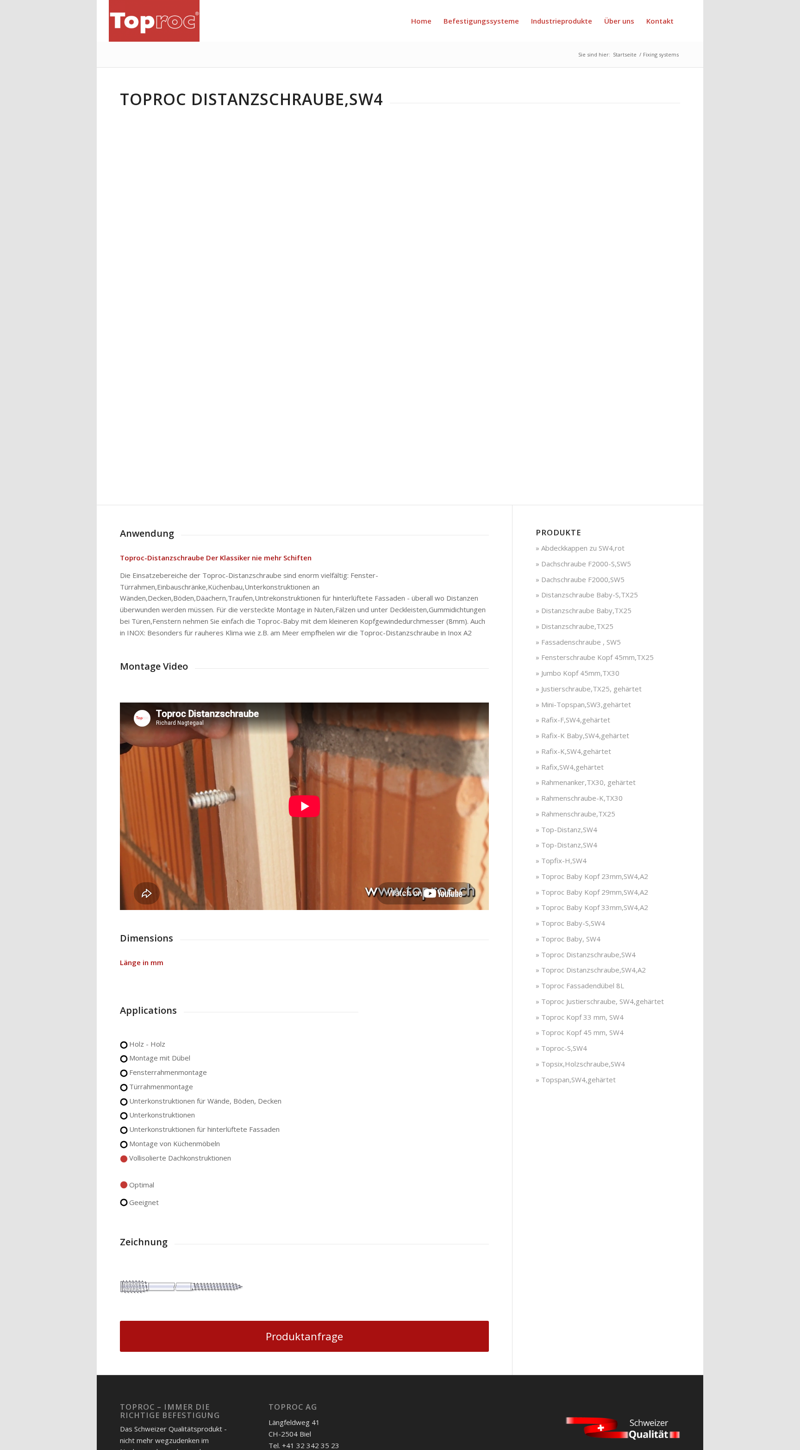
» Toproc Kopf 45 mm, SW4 (580, 1032)
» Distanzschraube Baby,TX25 (583, 610)
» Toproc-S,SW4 (561, 1048)
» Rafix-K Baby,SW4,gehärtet (582, 735)
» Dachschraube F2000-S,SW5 (583, 563)
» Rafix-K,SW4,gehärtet (573, 751)
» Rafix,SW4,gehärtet (570, 767)
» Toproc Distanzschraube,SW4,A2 (591, 969)
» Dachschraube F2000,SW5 (580, 579)
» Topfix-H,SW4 (561, 860)
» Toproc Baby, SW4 (568, 938)
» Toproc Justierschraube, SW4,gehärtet (600, 1001)
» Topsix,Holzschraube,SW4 (580, 1063)
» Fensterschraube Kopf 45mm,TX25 (595, 657)
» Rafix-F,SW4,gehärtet (573, 719)
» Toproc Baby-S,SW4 (570, 923)
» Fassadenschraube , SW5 (578, 642)
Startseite (625, 54)
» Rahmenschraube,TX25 (575, 813)
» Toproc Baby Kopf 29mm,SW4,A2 (592, 892)
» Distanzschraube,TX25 (574, 626)
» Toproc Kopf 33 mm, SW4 (580, 1017)
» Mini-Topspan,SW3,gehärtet (583, 704)
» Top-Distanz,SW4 (566, 829)
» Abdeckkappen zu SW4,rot (580, 547)
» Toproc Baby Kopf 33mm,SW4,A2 (592, 907)
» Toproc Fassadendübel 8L (580, 985)
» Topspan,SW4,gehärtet (576, 1079)
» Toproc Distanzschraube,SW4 (586, 954)
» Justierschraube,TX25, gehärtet (589, 688)
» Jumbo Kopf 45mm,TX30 (577, 673)
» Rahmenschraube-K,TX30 (579, 798)
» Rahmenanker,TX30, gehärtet (586, 782)
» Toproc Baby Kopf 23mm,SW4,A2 (592, 876)
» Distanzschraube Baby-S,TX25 (587, 594)
